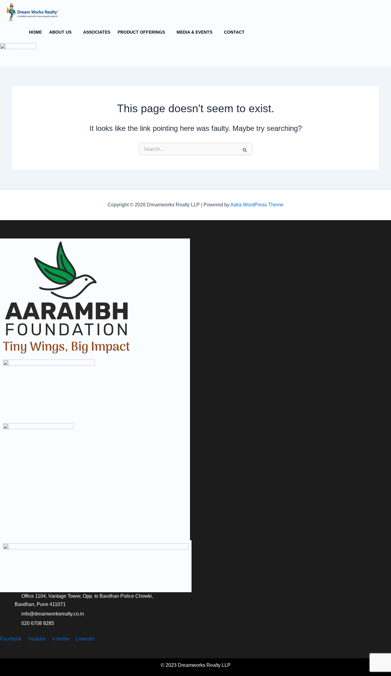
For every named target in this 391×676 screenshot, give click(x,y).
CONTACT (234, 32)
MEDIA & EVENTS (194, 32)
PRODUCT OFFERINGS (141, 32)
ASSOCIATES (96, 32)
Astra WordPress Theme (256, 204)
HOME (35, 32)
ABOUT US (60, 32)
